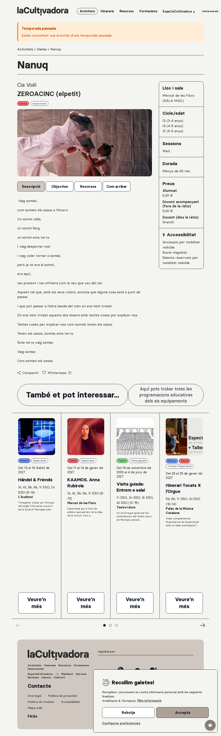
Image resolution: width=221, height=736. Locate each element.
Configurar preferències (121, 723)
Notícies (33, 677)
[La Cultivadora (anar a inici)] (42, 11)
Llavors (46, 677)
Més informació (149, 701)
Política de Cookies (41, 702)
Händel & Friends (35, 479)
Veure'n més (41, 602)
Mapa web (35, 708)
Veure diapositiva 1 (104, 625)
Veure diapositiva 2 (110, 625)
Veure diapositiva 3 (116, 625)
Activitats (25, 49)
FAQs (32, 716)
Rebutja (128, 712)
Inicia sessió (36, 668)
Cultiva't (59, 677)
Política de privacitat (63, 696)
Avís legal (35, 696)
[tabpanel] (84, 280)
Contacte (39, 686)
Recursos (64, 665)
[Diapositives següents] (202, 625)
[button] (210, 725)
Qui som (81, 673)
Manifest (67, 673)
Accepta (182, 712)
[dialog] (155, 701)
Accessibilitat (71, 702)
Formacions (81, 665)
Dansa (42, 49)
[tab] (31, 186)
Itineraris (50, 665)
